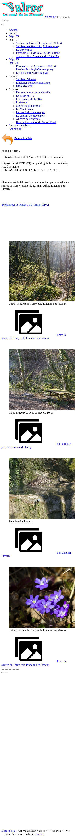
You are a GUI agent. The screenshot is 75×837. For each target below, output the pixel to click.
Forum (12, 33)
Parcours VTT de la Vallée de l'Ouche (38, 52)
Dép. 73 (13, 62)
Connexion (15, 128)
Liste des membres (19, 125)
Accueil (13, 29)
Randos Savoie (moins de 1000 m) (36, 66)
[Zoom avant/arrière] (13, 669)
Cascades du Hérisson (28, 105)
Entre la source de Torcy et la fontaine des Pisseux (33, 336)
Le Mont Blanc (24, 109)
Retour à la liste (23, 138)
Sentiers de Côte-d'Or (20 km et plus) (37, 46)
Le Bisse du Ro (25, 95)
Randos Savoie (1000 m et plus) (34, 69)
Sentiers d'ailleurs (26, 79)
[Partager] (6, 669)
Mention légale (9, 830)
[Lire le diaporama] (17, 669)
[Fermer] (2, 669)
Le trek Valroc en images (30, 112)
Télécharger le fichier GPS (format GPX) (25, 204)
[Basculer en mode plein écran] (10, 669)
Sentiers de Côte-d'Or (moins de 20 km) (39, 43)
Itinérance (21, 102)
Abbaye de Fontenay (28, 118)
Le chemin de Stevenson (30, 115)
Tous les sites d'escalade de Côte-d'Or (37, 56)
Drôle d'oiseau (24, 85)
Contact (40, 834)
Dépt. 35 (14, 59)
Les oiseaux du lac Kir (29, 99)
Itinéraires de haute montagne (33, 82)
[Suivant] (6, 672)
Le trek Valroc (24, 49)
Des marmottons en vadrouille (33, 92)
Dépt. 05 (14, 36)
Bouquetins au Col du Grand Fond (36, 122)
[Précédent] (2, 672)
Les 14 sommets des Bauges (32, 72)
